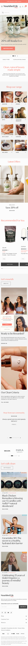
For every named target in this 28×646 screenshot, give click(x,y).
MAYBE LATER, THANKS (7, 329)
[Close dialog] (27, 315)
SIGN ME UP (7, 324)
